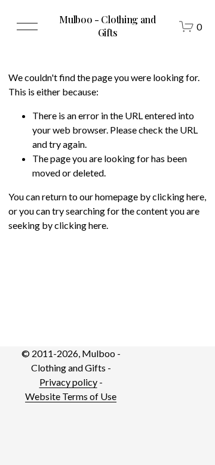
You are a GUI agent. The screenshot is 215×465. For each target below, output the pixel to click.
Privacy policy (68, 382)
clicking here (178, 196)
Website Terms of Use (70, 396)
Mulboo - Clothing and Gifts (107, 26)
